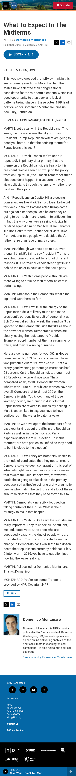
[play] (5, 771)
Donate (65, 5)
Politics (12, 593)
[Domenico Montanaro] (11, 624)
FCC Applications (16, 730)
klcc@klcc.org (14, 717)
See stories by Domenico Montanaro (47, 657)
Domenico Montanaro (31, 40)
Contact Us (12, 724)
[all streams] (71, 771)
